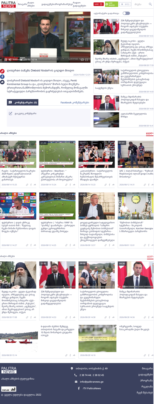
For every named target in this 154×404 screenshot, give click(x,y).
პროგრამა (60, 4)
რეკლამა (147, 386)
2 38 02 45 (98, 375)
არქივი (69, 4)
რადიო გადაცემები (79, 4)
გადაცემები (48, 4)
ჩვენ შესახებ (145, 392)
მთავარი (22, 4)
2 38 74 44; (85, 375)
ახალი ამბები (31, 4)
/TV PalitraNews (92, 388)
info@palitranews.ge (91, 381)
